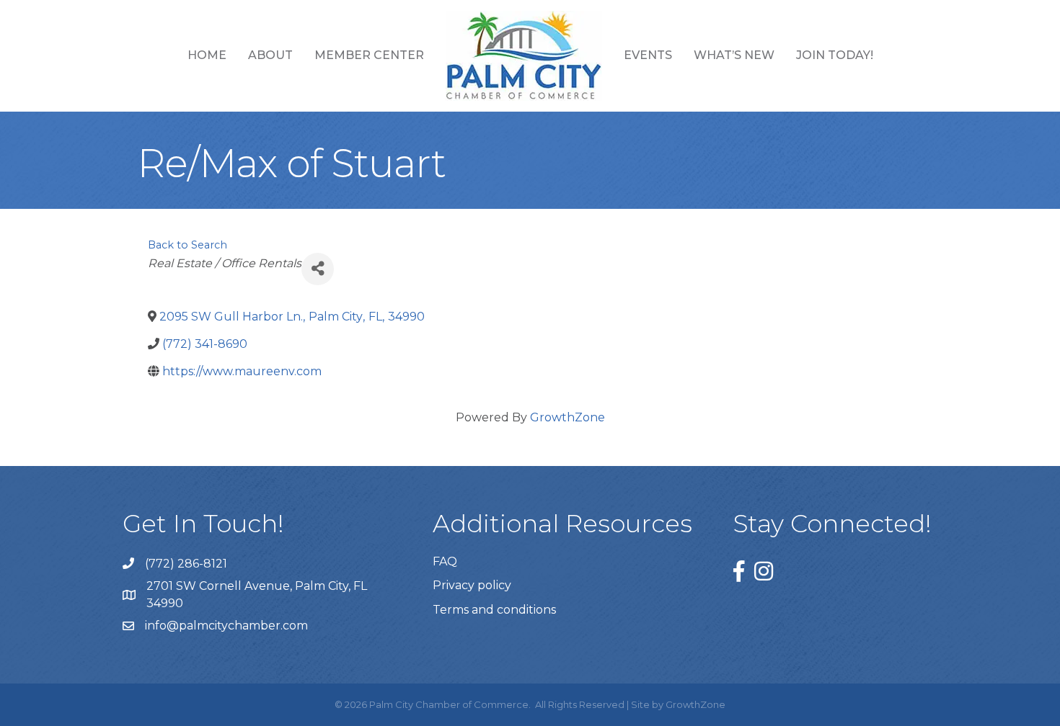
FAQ (445, 561)
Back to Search (187, 244)
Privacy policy (472, 585)
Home (206, 55)
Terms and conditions (494, 610)
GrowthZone (567, 417)
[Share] (317, 269)
